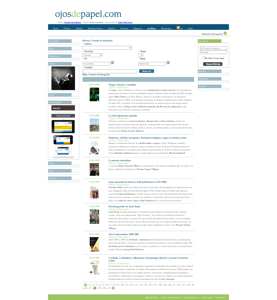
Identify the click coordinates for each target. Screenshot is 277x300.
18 (160, 285)
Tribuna (67, 28)
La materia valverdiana (120, 160)
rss (181, 28)
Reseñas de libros (95, 28)
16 (150, 285)
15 (146, 285)
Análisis (79, 28)
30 (104, 288)
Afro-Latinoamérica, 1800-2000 (124, 234)
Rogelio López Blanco (72, 22)
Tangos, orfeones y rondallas (122, 84)
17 (155, 285)
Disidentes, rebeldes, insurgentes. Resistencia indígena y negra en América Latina (148, 138)
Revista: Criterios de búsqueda (97, 40)
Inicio (55, 28)
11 (127, 285)
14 (141, 285)
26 (85, 288)
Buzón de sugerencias (170, 297)
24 (188, 285)
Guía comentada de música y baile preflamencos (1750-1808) (138, 182)
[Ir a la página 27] (86, 284)
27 (90, 288)
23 (183, 285)
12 (131, 285)
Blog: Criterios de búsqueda (96, 74)
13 (136, 285)
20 (169, 285)
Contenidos (220, 297)
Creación (124, 28)
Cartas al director (191, 297)
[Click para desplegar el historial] (225, 33)
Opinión (111, 28)
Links (190, 28)
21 (174, 285)
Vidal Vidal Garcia (125, 22)
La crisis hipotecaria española (123, 115)
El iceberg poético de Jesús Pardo (124, 206)
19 (165, 285)
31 (109, 288)
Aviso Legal (207, 297)
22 (179, 285)
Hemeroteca (166, 28)
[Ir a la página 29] (113, 287)
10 (122, 285)
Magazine (137, 28)
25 (193, 285)
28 (95, 288)
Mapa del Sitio (151, 297)
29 (99, 288)
